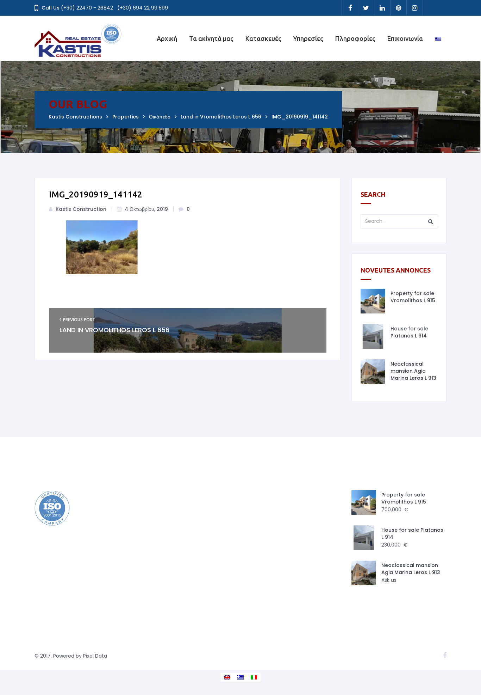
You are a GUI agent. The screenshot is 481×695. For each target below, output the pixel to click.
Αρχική (167, 38)
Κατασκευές (263, 38)
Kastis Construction (81, 209)
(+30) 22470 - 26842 (87, 7)
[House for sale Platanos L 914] (373, 336)
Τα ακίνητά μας (211, 38)
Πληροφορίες (355, 38)
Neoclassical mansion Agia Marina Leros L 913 (413, 371)
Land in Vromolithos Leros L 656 (114, 330)
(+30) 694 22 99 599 (142, 7)
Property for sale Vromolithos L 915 (413, 297)
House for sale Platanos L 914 (409, 332)
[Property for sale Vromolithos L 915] (373, 301)
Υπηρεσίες (308, 38)
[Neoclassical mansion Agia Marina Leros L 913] (373, 371)
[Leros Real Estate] (79, 38)
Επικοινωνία (405, 38)
